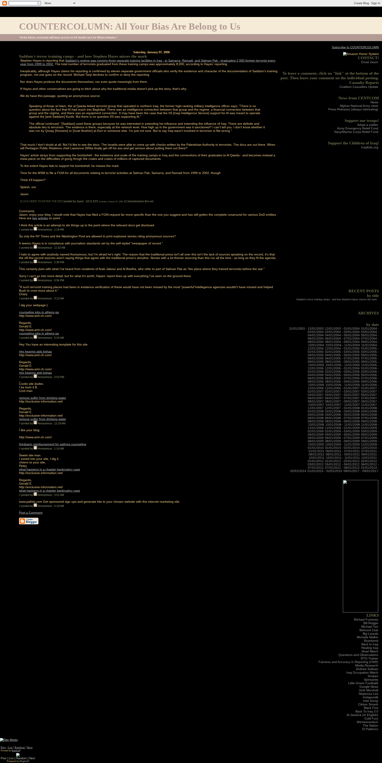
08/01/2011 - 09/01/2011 (343, 454)
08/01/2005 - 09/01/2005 (342, 361)
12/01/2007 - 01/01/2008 (342, 408)
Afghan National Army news (359, 106)
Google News (368, 686)
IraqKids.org (369, 147)
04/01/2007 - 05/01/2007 (342, 395)
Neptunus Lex (368, 693)
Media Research (366, 665)
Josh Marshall (368, 690)
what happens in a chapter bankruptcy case (49, 469)
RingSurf (16, 750)
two (34, 218)
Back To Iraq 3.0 (366, 711)
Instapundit (370, 697)
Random (20, 747)
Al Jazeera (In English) (362, 715)
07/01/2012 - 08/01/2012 (342, 467)
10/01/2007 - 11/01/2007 (342, 404)
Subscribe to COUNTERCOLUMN (355, 47)
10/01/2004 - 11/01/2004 (342, 345)
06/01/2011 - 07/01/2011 (343, 451)
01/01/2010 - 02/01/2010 (342, 447)
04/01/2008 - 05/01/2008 (342, 414)
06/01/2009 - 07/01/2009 (342, 438)
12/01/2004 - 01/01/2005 (342, 348)
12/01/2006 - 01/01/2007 (342, 388)
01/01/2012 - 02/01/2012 (342, 461)
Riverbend (371, 640)
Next (29, 747)
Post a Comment (30, 512)
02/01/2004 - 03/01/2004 (342, 332)
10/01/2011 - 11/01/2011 (343, 457)
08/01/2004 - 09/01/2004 (342, 342)
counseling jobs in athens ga (39, 312)
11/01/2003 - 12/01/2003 (306, 328)
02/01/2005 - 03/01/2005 (342, 351)
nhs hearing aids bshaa (35, 351)
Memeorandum (367, 722)
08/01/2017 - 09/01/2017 (361, 471)
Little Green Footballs (363, 683)
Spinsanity (371, 679)
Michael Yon (369, 626)
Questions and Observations (358, 655)
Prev (3, 747)
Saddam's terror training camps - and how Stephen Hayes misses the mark (336, 299)
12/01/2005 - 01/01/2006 (342, 368)
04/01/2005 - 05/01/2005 (342, 355)
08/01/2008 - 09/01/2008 (342, 421)
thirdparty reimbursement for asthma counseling (52, 444)
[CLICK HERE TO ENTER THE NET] (41, 201)
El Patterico (370, 729)
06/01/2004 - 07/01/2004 (342, 338)
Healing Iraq (369, 648)
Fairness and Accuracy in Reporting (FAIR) (348, 662)
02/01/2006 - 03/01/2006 (342, 371)
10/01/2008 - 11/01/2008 (342, 424)
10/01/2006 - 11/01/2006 (342, 385)
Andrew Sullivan (367, 669)
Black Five (371, 708)
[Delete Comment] (19, 232)
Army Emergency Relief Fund (357, 128)
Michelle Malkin (367, 637)
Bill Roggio (370, 623)
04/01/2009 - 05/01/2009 (342, 434)
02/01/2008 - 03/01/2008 (342, 411)
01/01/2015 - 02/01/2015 (325, 471)
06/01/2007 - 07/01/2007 (342, 398)
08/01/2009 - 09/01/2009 (342, 441)
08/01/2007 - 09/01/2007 (342, 401)
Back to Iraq (369, 644)
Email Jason (369, 62)
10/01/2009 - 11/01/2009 (342, 444)
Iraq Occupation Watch (362, 672)
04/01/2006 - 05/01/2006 (342, 375)
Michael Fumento (366, 619)
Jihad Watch (369, 651)
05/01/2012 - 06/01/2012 (342, 464)
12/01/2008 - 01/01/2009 (342, 428)
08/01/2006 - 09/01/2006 (342, 381)
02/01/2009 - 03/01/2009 (342, 431)
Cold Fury (371, 718)
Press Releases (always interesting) (353, 109)
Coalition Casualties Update (359, 87)
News (374, 102)
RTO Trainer (369, 658)
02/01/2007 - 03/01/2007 (342, 391)
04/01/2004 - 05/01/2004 (342, 335)
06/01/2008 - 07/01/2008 (342, 418)
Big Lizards (370, 633)
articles (43, 218)
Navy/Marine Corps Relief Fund (356, 132)
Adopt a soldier (367, 125)
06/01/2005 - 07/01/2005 (342, 358)
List (10, 747)
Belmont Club (368, 630)
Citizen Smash (368, 704)
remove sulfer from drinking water (42, 398)
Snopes (373, 676)
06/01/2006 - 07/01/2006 (342, 378)
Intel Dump (370, 701)
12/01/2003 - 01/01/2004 (342, 328)
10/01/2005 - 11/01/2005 (342, 365)
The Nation (370, 725)
